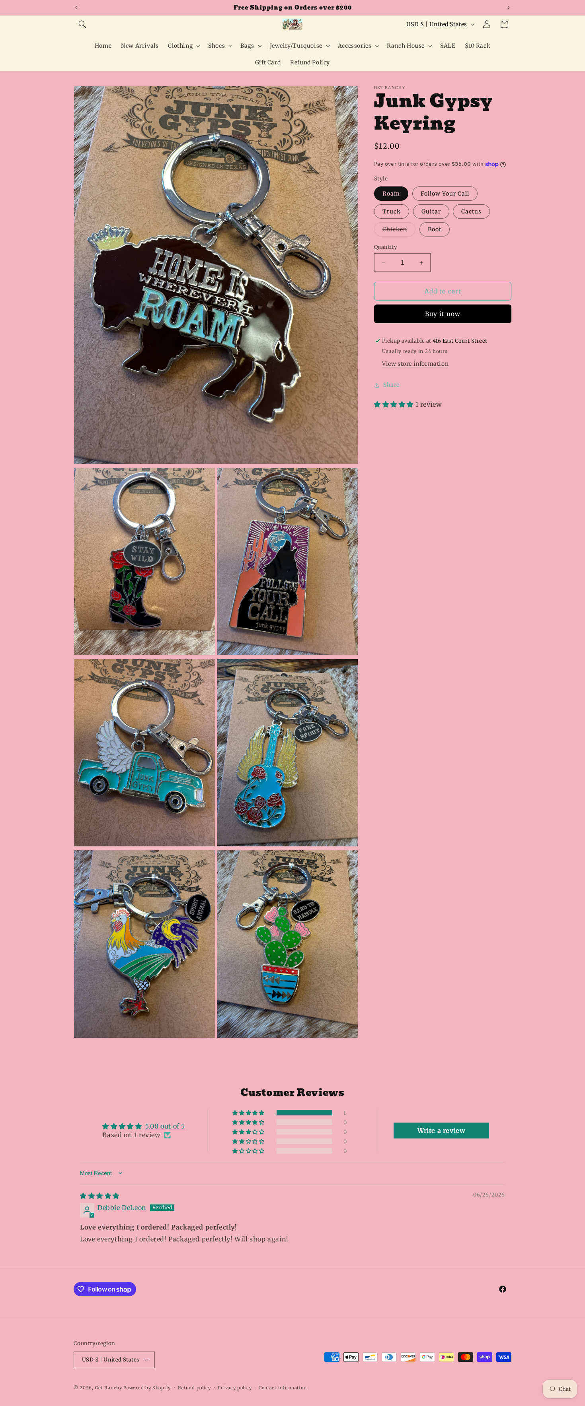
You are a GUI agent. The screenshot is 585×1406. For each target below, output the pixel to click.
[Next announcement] (508, 7)
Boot (434, 229)
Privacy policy (235, 1387)
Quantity (385, 247)
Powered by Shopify (147, 1387)
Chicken (398, 231)
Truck (391, 211)
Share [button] (391, 385)
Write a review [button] (441, 1130)
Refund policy (194, 1387)
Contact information (282, 1387)
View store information (415, 363)
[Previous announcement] (76, 7)
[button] (82, 24)
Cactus (471, 211)
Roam (391, 193)
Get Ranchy (108, 1387)
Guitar (431, 211)
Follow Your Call (445, 193)
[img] (99, 1196)
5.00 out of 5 (165, 1126)
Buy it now (442, 314)
